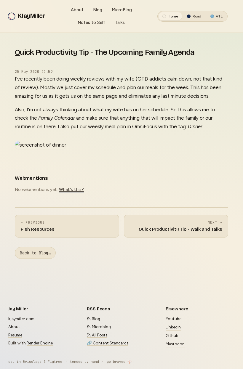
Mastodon (175, 343)
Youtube (173, 318)
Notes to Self (91, 22)
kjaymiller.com (21, 318)
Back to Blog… (35, 253)
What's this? (71, 189)
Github (172, 335)
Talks (120, 22)
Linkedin (173, 327)
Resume (15, 335)
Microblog (101, 326)
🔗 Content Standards (107, 343)
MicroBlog (122, 9)
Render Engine (40, 343)
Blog (97, 9)
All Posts (99, 335)
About (77, 9)
